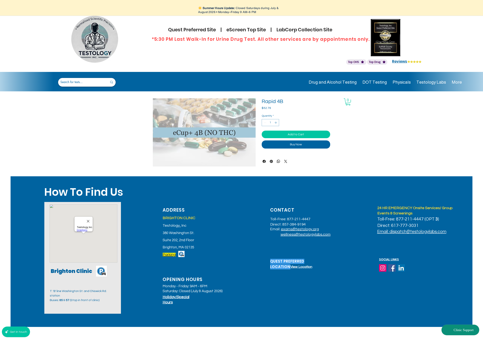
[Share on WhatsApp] (278, 161)
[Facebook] (392, 268)
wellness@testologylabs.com (306, 234)
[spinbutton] (270, 122)
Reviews (399, 61)
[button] (348, 102)
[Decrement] (264, 122)
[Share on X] (285, 161)
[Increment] (276, 122)
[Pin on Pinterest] (271, 161)
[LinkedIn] (401, 268)
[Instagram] (382, 268)
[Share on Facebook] (264, 161)
